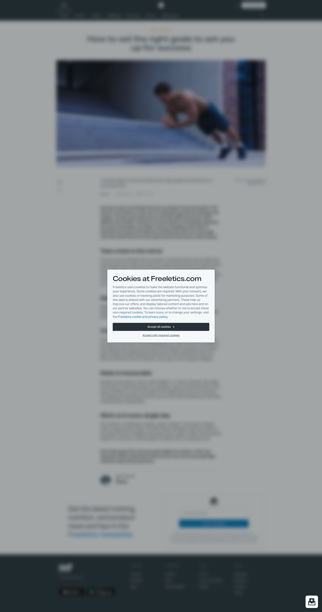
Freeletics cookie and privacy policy (143, 317)
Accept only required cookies (161, 335)
